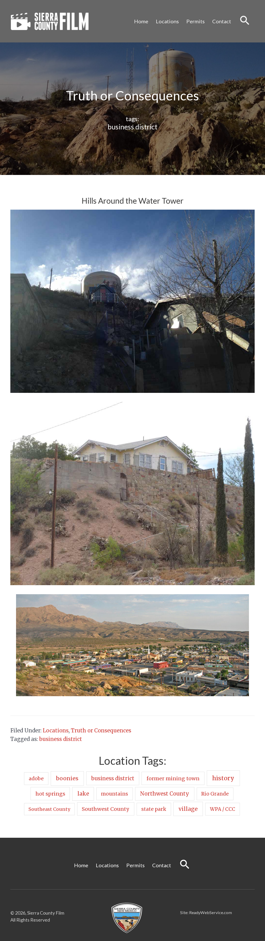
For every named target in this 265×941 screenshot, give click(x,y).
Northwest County (164, 793)
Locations (167, 21)
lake (83, 793)
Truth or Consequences (101, 730)
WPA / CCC (222, 809)
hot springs (50, 793)
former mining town (173, 778)
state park (153, 809)
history (223, 778)
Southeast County (49, 809)
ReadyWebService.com (210, 912)
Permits (195, 21)
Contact (221, 21)
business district (132, 126)
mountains (114, 794)
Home (141, 21)
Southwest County (105, 809)
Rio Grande (215, 794)
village (188, 808)
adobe (36, 779)
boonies (67, 778)
